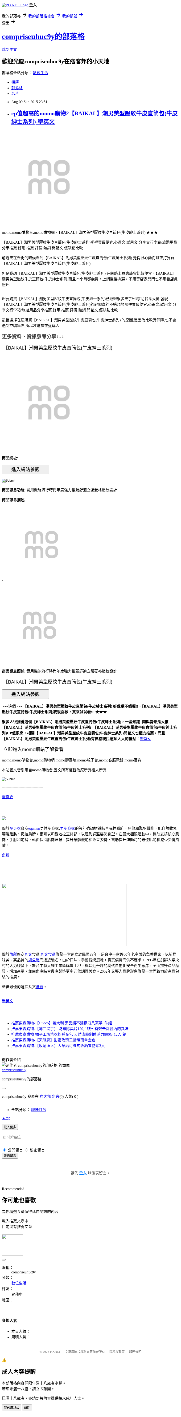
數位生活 (40, 73)
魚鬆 (5, 855)
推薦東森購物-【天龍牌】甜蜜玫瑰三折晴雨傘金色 (53, 1040)
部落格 (17, 88)
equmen (34, 828)
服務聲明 (135, 1351)
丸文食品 (48, 954)
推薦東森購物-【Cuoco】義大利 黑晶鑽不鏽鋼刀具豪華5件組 (61, 1023)
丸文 (28, 954)
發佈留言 (10, 1156)
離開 (27, 1407)
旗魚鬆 (34, 960)
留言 (55, 1097)
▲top (6, 1118)
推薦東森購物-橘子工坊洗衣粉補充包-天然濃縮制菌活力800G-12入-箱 (68, 1034)
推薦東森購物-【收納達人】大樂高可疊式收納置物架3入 (58, 1046)
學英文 (7, 1001)
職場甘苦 (38, 1110)
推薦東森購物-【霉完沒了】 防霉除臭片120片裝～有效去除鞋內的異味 (69, 1029)
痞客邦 (45, 1097)
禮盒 (39, 987)
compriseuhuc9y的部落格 (43, 36)
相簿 (15, 82)
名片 (15, 94)
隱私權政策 (117, 1351)
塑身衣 (7, 797)
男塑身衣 (67, 828)
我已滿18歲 (11, 1407)
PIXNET (55, 1351)
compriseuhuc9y (14, 1070)
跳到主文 (9, 50)
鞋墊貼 (145, 739)
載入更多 (10, 1127)
